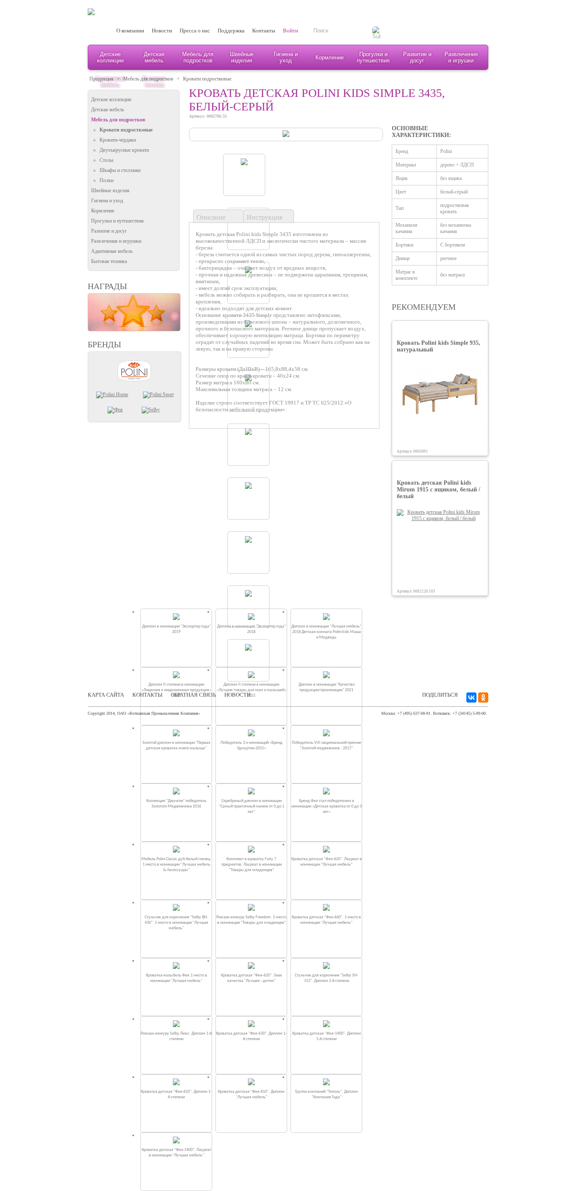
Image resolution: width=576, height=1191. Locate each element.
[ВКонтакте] (471, 697)
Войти (290, 30)
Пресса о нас (195, 30)
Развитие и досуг (417, 57)
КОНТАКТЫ (147, 695)
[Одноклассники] (483, 697)
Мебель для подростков (197, 57)
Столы (106, 160)
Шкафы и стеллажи (120, 170)
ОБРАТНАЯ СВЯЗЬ (193, 695)
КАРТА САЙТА (106, 695)
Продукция (101, 79)
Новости (162, 30)
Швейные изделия (241, 57)
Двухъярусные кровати (124, 150)
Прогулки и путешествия (373, 57)
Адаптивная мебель (111, 251)
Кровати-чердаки (118, 140)
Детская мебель (154, 57)
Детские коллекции (110, 57)
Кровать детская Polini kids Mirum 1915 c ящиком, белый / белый (438, 489)
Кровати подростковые (207, 79)
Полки (106, 180)
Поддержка (231, 30)
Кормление (329, 57)
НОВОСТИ (237, 695)
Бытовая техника (109, 261)
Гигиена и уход (286, 57)
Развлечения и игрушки (461, 57)
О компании (130, 30)
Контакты (263, 30)
